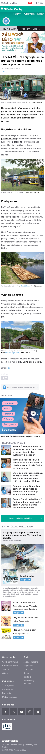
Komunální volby (10, 665)
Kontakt (27, 677)
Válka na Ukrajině (10, 662)
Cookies (5, 745)
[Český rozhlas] (9, 3)
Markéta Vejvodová (12, 353)
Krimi (6, 408)
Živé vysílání (9, 424)
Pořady (7, 419)
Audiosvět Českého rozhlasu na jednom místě (20, 436)
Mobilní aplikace (9, 697)
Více (36, 28)
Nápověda (28, 665)
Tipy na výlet (8, 28)
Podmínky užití (31, 745)
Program (17, 14)
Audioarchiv (29, 14)
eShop (5, 673)
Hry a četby (9, 403)
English (5, 747)
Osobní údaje (16, 745)
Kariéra (27, 673)
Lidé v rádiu (29, 669)
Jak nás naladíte (31, 662)
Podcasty (6, 693)
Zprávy (4, 71)
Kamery (40, 14)
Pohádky (7, 414)
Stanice (5, 669)
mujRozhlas (6, 395)
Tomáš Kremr (25, 286)
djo (9, 368)
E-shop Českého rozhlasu (17, 527)
